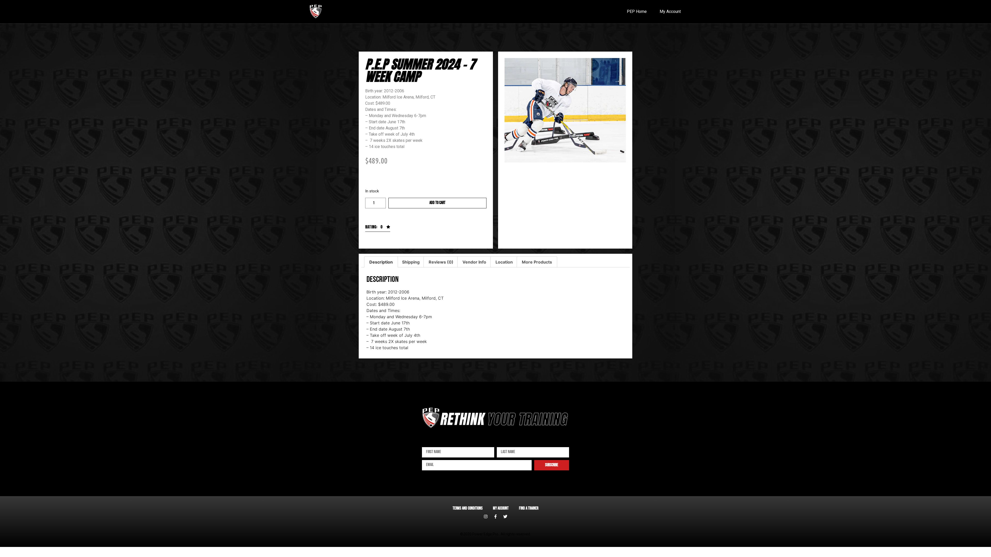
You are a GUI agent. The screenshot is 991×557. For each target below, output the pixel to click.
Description (381, 262)
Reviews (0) (441, 262)
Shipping (411, 262)
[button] (377, 228)
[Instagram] (486, 516)
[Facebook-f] (495, 516)
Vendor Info (474, 262)
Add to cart (437, 202)
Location (504, 262)
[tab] (381, 262)
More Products (537, 262)
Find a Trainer (528, 508)
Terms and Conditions (468, 508)
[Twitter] (505, 516)
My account (501, 508)
